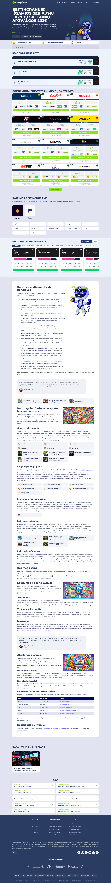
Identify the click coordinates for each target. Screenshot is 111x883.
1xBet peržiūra (26, 112)
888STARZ (17, 263)
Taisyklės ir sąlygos (90, 880)
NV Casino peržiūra (26, 135)
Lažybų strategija (55, 824)
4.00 (31, 263)
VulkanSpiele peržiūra (55, 135)
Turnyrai (35, 832)
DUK (55, 835)
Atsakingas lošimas (54, 829)
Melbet (16, 266)
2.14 (22, 263)
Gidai (87, 2)
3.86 (51, 266)
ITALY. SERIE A (89, 245)
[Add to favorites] (14, 61)
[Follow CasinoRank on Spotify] (93, 852)
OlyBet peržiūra (55, 112)
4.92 (70, 263)
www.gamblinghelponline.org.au (68, 713)
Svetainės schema (75, 835)
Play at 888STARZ (23, 269)
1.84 (55, 266)
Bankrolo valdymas (54, 832)
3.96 (46, 266)
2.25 (94, 266)
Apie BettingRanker (75, 824)
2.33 (94, 263)
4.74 (70, 266)
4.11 (46, 263)
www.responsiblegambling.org (68, 710)
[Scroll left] (12, 260)
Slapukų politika (37, 880)
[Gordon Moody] (60, 866)
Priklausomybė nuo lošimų (22, 880)
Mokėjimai (35, 827)
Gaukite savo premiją (26, 110)
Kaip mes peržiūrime (75, 827)
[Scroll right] (98, 260)
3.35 (27, 263)
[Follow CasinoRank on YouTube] (89, 852)
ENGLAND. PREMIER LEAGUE (42, 245)
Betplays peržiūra (55, 183)
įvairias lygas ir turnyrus (82, 436)
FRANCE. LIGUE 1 (79, 245)
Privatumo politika (50, 880)
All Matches (16, 245)
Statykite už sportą (76, 2)
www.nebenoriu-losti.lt (66, 701)
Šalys (35, 829)
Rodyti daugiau (55, 189)
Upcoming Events (86, 241)
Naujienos (96, 2)
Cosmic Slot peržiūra (55, 160)
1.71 (79, 263)
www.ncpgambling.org (66, 707)
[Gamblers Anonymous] (49, 866)
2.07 (22, 266)
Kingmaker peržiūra (84, 183)
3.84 (31, 266)
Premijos (35, 824)
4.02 (51, 263)
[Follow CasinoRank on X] (86, 852)
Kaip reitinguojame (75, 829)
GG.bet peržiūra (26, 183)
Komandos (35, 835)
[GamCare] (73, 866)
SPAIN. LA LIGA (69, 245)
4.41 (75, 263)
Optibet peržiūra (84, 112)
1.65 (79, 266)
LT (14, 852)
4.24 (75, 266)
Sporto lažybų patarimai (55, 827)
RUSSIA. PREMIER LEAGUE (28, 245)
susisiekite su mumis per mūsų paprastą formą (56, 728)
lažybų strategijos (29, 524)
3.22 (27, 266)
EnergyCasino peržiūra (84, 135)
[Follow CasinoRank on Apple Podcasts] (97, 852)
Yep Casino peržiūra (84, 160)
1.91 (55, 263)
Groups (95, 241)
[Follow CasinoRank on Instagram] (82, 852)
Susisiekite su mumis (75, 832)
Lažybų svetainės (62, 2)
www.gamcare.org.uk (65, 704)
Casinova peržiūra (26, 160)
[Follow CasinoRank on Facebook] (78, 852)
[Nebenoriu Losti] (38, 866)
